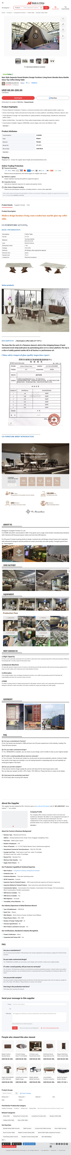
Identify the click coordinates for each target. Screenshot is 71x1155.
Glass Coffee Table (23, 1120)
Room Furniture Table (9, 1132)
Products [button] (17, 7)
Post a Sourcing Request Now (50, 1028)
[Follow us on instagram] (62, 1144)
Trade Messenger (29, 1144)
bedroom (38, 1097)
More (3, 1140)
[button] (3, 3)
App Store (6, 1144)
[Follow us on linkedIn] (51, 1146)
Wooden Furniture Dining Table (30, 1136)
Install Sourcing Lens (10, 1146)
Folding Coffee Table (8, 1120)
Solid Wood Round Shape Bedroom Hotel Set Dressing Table (49, 1056)
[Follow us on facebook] (57, 1144)
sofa (53, 1097)
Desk (3, 1100)
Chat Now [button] (54, 98)
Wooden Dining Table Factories (11, 1128)
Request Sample (29, 102)
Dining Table (6, 1116)
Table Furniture (27, 1128)
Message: (8, 1013)
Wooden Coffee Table (41, 12)
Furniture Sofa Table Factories (43, 1128)
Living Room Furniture (20, 12)
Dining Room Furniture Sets (20, 1116)
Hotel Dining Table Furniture (10, 1136)
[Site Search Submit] (46, 8)
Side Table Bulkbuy (47, 1136)
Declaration (53, 1150)
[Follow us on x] (59, 1144)
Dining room (5, 1097)
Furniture (9, 12)
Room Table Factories (60, 1128)
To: (10, 1009)
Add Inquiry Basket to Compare (35, 67)
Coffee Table (30, 12)
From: (9, 1004)
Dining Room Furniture (33, 870)
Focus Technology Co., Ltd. (23, 1150)
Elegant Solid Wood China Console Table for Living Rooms (62, 1056)
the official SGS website (43, 806)
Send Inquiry (18, 98)
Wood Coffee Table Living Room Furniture (49, 1132)
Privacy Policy (62, 1150)
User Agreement (45, 1150)
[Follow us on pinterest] (67, 1144)
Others (20, 1100)
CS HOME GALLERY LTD (12, 83)
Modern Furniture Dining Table (26, 1132)
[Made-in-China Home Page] (35, 3)
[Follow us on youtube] (64, 1144)
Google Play (17, 1144)
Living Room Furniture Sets (39, 1116)
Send (15, 1028)
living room (22, 1097)
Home (3, 12)
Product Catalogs (26, 1093)
